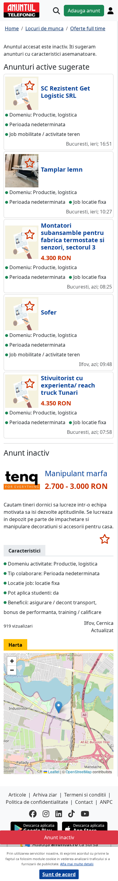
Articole (17, 794)
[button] (58, 707)
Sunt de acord (59, 874)
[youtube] (85, 813)
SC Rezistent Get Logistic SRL (65, 92)
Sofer (49, 312)
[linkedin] (58, 813)
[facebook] (33, 813)
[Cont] (110, 10)
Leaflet (53, 771)
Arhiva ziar (45, 794)
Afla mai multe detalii (76, 864)
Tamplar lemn (62, 169)
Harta (15, 645)
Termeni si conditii (85, 794)
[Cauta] (56, 10)
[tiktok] (71, 813)
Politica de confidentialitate (37, 802)
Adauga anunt (84, 10)
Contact (84, 802)
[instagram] (46, 813)
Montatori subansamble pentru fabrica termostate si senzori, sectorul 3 (72, 236)
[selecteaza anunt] (29, 85)
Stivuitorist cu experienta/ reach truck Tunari (68, 385)
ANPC (106, 802)
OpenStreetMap (79, 771)
